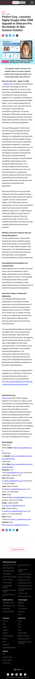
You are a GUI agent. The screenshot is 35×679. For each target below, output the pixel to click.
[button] (6, 35)
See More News (17, 549)
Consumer (22, 2)
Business (15, 2)
